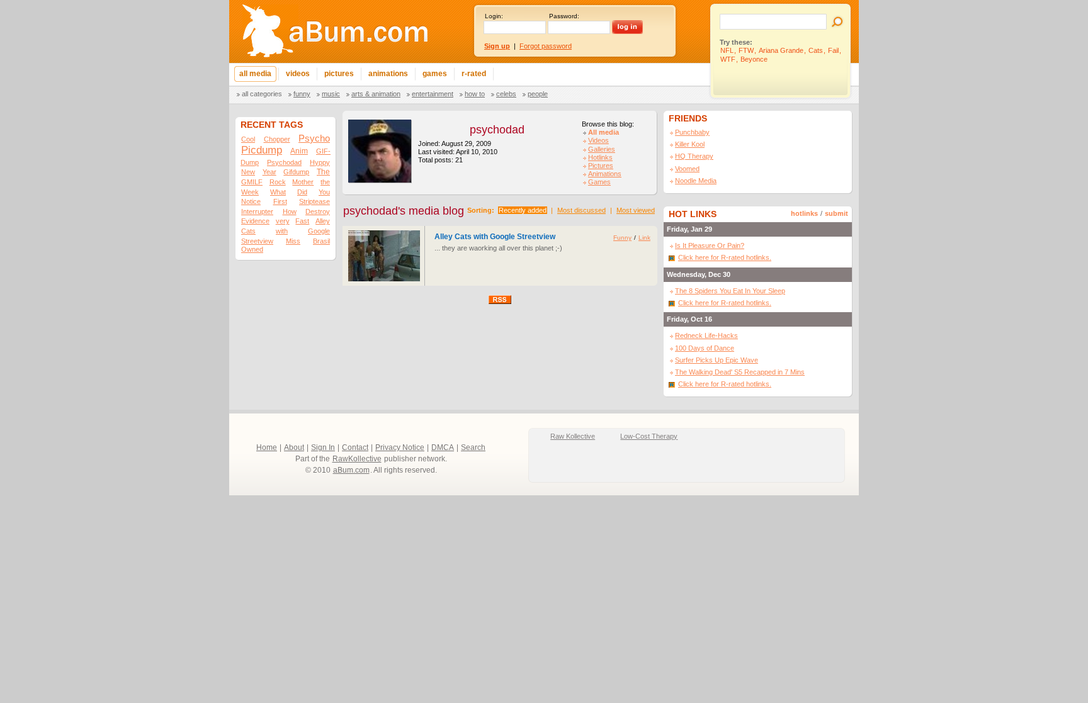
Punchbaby (692, 132)
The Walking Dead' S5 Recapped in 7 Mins (740, 372)
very (283, 221)
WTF (727, 59)
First (280, 201)
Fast (302, 221)
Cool (248, 139)
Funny (301, 94)
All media (603, 132)
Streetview (257, 241)
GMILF (252, 182)
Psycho (314, 138)
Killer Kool (690, 144)
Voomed (687, 168)
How (290, 211)
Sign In (323, 447)
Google (319, 231)
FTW (746, 50)
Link (644, 237)
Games (599, 182)
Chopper (277, 139)
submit (836, 213)
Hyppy (320, 162)
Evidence (255, 221)
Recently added (523, 210)
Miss (293, 241)
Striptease (314, 201)
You (324, 192)
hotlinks (804, 213)
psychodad (497, 129)
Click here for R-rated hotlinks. (724, 257)
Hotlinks (600, 157)
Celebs (506, 94)
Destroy (317, 211)
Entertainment (432, 94)
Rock (277, 182)
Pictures (600, 165)
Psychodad (284, 162)
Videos (598, 140)
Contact (355, 447)
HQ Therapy (694, 156)
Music (331, 94)
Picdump (261, 150)
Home (266, 447)
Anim (299, 151)
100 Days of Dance (704, 348)
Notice (251, 201)
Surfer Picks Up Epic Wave (716, 360)
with (282, 231)
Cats (815, 50)
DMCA (442, 447)
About (294, 447)
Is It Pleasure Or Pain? (709, 245)
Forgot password (545, 46)
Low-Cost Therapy (648, 436)
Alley (322, 221)
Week (250, 192)
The (323, 171)
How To (475, 94)
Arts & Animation (375, 94)
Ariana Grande (781, 50)
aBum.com (351, 470)
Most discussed (581, 210)
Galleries (601, 149)
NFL (727, 50)
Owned (252, 249)
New (248, 172)
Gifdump (296, 172)
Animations (604, 173)
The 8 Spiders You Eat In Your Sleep (730, 291)
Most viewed (635, 210)
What (278, 192)
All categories (262, 94)
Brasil (321, 241)
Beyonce (754, 59)
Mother (303, 182)
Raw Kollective (572, 436)
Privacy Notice (399, 447)
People (538, 94)
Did (302, 192)
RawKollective (357, 458)
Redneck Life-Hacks (706, 335)
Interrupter (257, 211)
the (325, 182)
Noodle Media (696, 180)
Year (269, 172)
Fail (833, 50)
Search (473, 447)
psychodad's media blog (403, 211)
